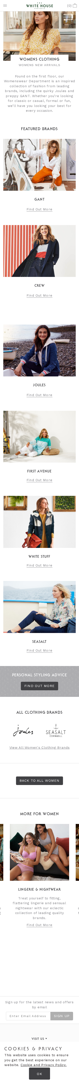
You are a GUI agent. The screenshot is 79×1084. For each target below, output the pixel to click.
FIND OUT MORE (39, 686)
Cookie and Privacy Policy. (44, 1065)
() (69, 6)
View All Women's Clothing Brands (39, 748)
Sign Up (62, 1016)
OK (39, 1074)
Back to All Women (39, 781)
